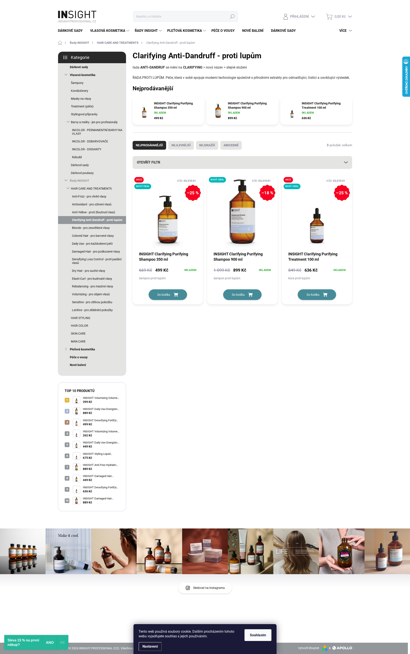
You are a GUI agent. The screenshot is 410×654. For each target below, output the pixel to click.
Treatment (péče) (82, 106)
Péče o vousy (79, 357)
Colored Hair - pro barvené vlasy (93, 235)
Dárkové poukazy (82, 173)
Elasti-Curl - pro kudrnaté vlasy (92, 278)
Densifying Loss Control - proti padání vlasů (97, 261)
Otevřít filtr (148, 162)
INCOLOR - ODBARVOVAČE (90, 141)
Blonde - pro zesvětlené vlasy (91, 228)
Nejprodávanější (149, 145)
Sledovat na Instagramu (209, 588)
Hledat (232, 16)
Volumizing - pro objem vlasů (91, 294)
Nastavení (150, 646)
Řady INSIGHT (79, 180)
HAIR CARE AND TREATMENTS (91, 188)
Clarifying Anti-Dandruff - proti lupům (97, 220)
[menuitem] (72, 30)
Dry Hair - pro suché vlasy (88, 270)
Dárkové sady (79, 67)
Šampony (77, 83)
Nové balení (78, 365)
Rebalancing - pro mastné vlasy (92, 286)
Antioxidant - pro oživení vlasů (91, 204)
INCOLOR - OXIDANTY (86, 149)
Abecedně (231, 145)
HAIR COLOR (79, 325)
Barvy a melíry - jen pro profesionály (94, 122)
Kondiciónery (79, 90)
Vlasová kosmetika (82, 75)
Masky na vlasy (81, 98)
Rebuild (77, 157)
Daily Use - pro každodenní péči (92, 243)
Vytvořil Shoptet (308, 648)
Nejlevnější (181, 145)
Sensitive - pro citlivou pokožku (92, 302)
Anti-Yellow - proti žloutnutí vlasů (93, 212)
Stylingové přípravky (84, 114)
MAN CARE (78, 341)
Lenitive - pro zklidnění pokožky (92, 310)
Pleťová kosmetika (82, 349)
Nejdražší (207, 145)
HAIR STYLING (80, 318)
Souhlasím (258, 635)
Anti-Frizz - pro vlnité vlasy (89, 196)
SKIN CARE (78, 333)
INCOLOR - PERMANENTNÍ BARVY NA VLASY (97, 131)
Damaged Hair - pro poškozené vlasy (96, 251)
